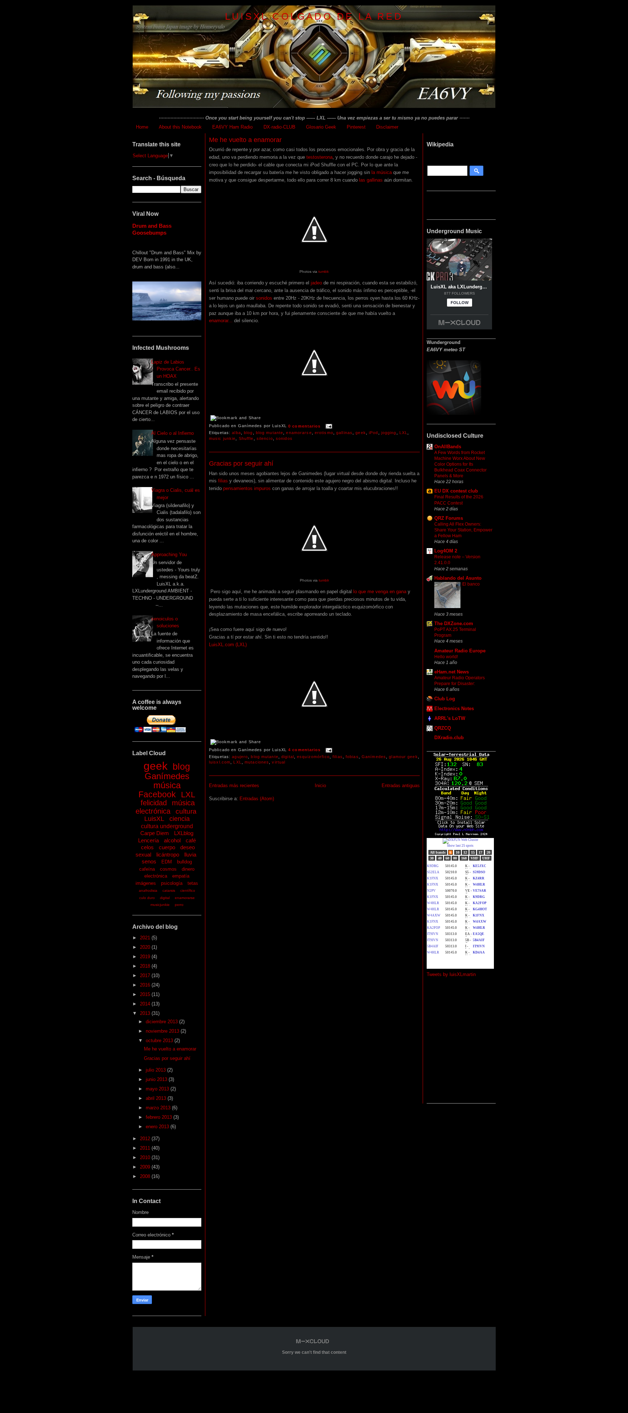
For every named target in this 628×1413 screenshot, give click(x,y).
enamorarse (185, 898)
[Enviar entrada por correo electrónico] (328, 426)
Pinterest (356, 127)
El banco (471, 584)
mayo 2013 (158, 1089)
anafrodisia (148, 890)
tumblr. (323, 272)
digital (165, 898)
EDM (166, 862)
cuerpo (167, 847)
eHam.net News (451, 672)
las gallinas (370, 180)
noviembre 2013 (163, 1031)
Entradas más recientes (234, 785)
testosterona (319, 157)
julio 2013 (156, 1070)
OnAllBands (447, 446)
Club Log (444, 698)
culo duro (147, 898)
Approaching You (169, 554)
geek (156, 766)
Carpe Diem (154, 833)
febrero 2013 (159, 1117)
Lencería (148, 840)
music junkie (222, 438)
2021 (146, 937)
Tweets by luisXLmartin (451, 974)
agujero (240, 756)
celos (147, 847)
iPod (373, 432)
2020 (146, 947)
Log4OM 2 (445, 551)
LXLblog (183, 833)
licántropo (167, 854)
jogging (388, 432)
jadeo (316, 283)
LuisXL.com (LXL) (228, 644)
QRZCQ (442, 728)
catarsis (168, 890)
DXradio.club (449, 737)
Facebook (157, 794)
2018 (146, 966)
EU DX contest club (456, 491)
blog (181, 766)
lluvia (190, 854)
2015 (146, 994)
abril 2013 (157, 1098)
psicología (171, 883)
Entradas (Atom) (256, 798)
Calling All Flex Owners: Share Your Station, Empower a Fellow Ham (463, 530)
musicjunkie (160, 905)
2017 (146, 975)
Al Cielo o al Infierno (172, 433)
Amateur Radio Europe (460, 650)
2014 (146, 1004)
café (191, 840)
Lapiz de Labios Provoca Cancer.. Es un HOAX (175, 369)
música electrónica (165, 807)
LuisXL (154, 818)
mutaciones (257, 762)
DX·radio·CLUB (279, 127)
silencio (265, 438)
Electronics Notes (454, 708)
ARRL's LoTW (449, 718)
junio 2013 (157, 1079)
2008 (146, 1176)
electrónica (155, 876)
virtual (278, 762)
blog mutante (269, 432)
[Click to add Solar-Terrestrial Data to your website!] (461, 834)
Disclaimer (387, 127)
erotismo (324, 432)
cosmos (168, 869)
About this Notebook (180, 127)
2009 (146, 1167)
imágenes (146, 883)
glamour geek (403, 756)
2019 (146, 956)
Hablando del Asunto (458, 578)
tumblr (324, 580)
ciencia (179, 818)
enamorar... (221, 320)
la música (381, 172)
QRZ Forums (448, 518)
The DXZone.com (453, 623)
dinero (188, 869)
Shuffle (246, 438)
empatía (180, 876)
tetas (193, 883)
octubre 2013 (160, 1040)
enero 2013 (158, 1126)
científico (187, 890)
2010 (146, 1157)
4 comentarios (304, 750)
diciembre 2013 (162, 1021)
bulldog (184, 862)
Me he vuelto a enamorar (170, 1049)
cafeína (147, 869)
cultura (186, 811)
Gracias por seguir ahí (167, 1058)
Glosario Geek (321, 127)
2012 (146, 1138)
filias (223, 480)
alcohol (172, 840)
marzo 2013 (159, 1107)
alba (236, 432)
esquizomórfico (313, 756)
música (167, 785)
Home (142, 127)
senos (149, 861)
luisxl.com (219, 762)
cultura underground (167, 826)
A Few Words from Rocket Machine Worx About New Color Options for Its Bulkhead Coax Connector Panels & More (460, 464)
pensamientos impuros (247, 488)
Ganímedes (167, 776)
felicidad (154, 803)
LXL (188, 794)
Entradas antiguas (401, 785)
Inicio (320, 785)
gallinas (344, 432)
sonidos (264, 298)
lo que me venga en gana (379, 591)
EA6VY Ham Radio (232, 127)
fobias (352, 756)
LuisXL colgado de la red (314, 16)
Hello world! (446, 656)
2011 (146, 1148)
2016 (146, 985)
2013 (146, 1013)
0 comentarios (304, 426)
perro (179, 905)
